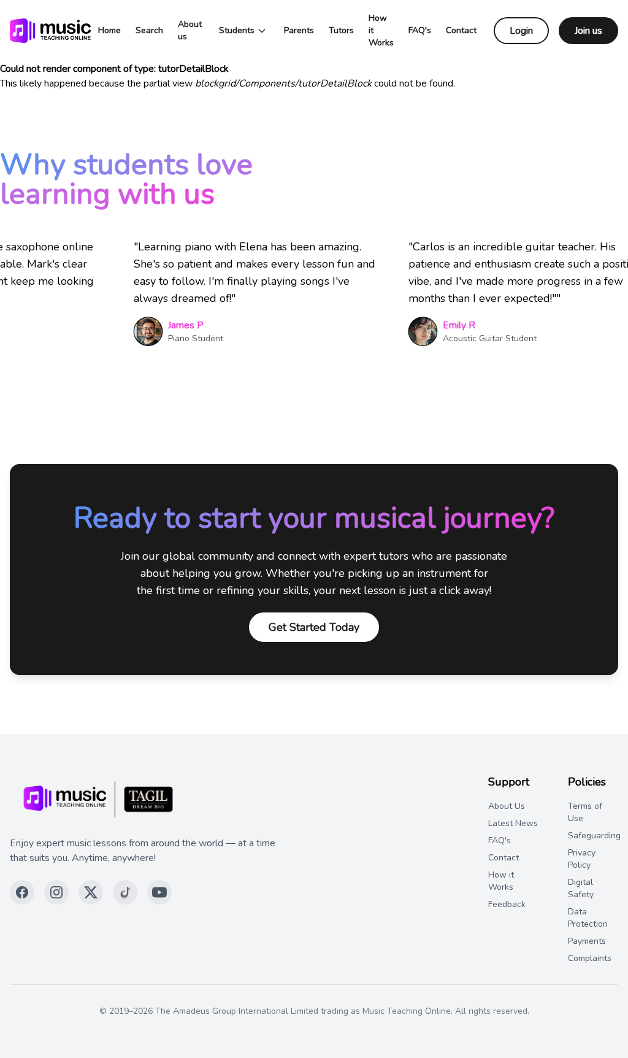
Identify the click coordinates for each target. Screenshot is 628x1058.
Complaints (589, 958)
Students (237, 30)
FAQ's (419, 30)
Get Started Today (314, 627)
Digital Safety (581, 888)
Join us (588, 30)
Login (521, 30)
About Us (506, 806)
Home (109, 30)
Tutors (341, 30)
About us (190, 30)
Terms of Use (585, 812)
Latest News (513, 823)
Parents (299, 30)
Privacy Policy (581, 859)
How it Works (381, 30)
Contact (461, 30)
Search (149, 30)
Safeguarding (594, 835)
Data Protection (588, 918)
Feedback (507, 904)
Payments (587, 941)
